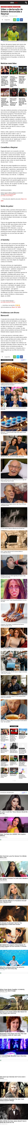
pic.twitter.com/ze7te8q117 (7, 195)
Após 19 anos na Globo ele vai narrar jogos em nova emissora (5, 751)
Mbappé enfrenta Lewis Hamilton (13, 775)
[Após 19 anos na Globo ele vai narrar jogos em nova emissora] (5, 746)
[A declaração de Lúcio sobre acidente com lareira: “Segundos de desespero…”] (5, 758)
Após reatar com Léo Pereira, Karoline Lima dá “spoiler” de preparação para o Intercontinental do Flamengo (5, 738)
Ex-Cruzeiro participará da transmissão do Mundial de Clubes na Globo (22, 776)
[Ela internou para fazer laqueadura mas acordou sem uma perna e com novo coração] (23, 746)
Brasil (11, 760)
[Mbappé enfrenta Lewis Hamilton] (14, 771)
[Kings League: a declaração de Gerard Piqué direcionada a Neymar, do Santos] (23, 758)
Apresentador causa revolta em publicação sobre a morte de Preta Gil (14, 751)
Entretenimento (16, 6)
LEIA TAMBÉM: (14, 726)
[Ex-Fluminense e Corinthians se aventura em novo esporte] (14, 758)
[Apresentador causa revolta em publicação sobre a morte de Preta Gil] (14, 746)
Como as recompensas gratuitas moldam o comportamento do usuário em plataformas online (13, 81)
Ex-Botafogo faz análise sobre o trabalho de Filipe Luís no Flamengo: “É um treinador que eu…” (4, 81)
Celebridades (3, 6)
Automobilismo (13, 773)
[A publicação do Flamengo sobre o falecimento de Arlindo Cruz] (23, 732)
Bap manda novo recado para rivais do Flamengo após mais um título (22, 102)
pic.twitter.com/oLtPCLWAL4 (8, 302)
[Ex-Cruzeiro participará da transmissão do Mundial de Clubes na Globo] (23, 771)
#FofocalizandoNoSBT (10, 194)
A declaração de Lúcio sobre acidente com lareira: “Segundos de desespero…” (4, 764)
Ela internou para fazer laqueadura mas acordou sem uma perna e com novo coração (22, 751)
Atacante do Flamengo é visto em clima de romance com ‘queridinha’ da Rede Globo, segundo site (13, 738)
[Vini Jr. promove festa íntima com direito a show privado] (5, 771)
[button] (25, 2)
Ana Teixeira (5, 16)
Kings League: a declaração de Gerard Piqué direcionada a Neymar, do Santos (23, 764)
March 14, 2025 (16, 307)
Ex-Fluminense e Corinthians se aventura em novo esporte (13, 763)
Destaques (10, 6)
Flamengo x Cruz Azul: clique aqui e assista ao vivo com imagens (22, 80)
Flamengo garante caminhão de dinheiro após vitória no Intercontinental (5, 102)
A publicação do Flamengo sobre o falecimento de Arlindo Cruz (22, 737)
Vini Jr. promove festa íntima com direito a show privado (4, 776)
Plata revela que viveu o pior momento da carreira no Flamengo (13, 102)
